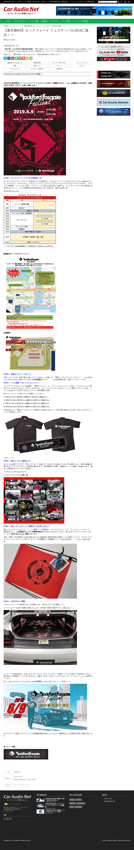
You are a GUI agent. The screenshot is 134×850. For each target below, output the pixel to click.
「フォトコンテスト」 (18, 466)
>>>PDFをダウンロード (21, 254)
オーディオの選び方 (37, 69)
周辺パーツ (37, 66)
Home (8, 21)
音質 (14, 66)
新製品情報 (37, 63)
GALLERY (78, 807)
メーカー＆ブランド (20, 21)
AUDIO (72, 799)
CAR (71, 807)
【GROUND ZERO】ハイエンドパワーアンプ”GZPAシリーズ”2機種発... (54, 805)
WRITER (72, 803)
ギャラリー (54, 21)
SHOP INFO (80, 803)
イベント (59, 66)
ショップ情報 (34, 21)
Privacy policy (126, 840)
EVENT (79, 799)
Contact (119, 840)
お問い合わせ (108, 798)
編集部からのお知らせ (14, 63)
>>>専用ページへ (65, 681)
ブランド (82, 66)
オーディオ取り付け (59, 63)
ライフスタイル (15, 69)
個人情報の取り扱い (110, 801)
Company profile (111, 840)
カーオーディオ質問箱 (80, 21)
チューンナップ (82, 63)
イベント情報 (65, 21)
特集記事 (45, 21)
